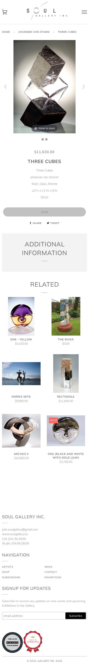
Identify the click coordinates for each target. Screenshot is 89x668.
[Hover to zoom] (44, 86)
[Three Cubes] (42, 139)
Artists (7, 566)
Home (6, 31)
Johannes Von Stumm (34, 31)
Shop (6, 572)
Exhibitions (52, 577)
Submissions (11, 577)
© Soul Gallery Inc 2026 (44, 660)
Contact (50, 572)
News (48, 566)
